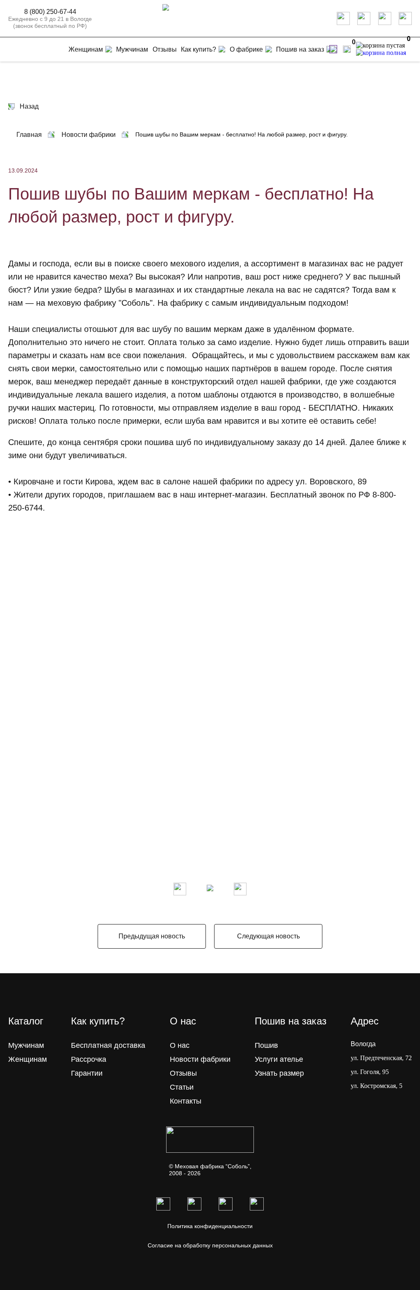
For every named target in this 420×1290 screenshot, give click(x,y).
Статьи (182, 1087)
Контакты (185, 1101)
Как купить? (198, 49)
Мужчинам (26, 1045)
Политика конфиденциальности (210, 1226)
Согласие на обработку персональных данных (210, 1245)
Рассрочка (88, 1059)
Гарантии (87, 1073)
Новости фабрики (200, 1059)
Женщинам (27, 1059)
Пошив (266, 1045)
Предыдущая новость (152, 936)
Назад (29, 106)
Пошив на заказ (300, 49)
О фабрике (246, 49)
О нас (179, 1045)
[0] (347, 49)
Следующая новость (268, 936)
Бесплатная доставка (108, 1045)
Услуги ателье (279, 1059)
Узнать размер (279, 1073)
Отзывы (183, 1073)
